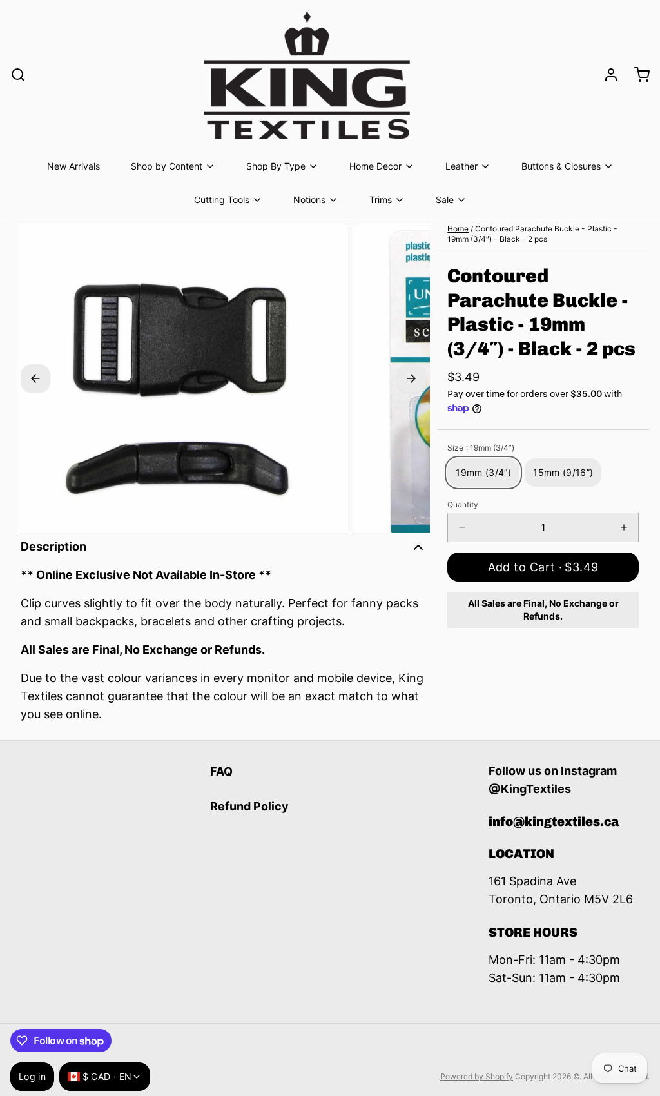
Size (480, 448)
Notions (309, 199)
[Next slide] (411, 378)
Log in (32, 1076)
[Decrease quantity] (462, 527)
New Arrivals (73, 166)
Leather (461, 166)
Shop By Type (276, 166)
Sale (445, 199)
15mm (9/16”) (563, 472)
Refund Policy (249, 806)
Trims (380, 199)
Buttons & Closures (561, 166)
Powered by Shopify (476, 1076)
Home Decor (375, 166)
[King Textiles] (307, 74)
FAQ (221, 771)
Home (458, 228)
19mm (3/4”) (483, 472)
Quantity (462, 504)
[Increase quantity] (624, 527)
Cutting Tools (221, 199)
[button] (543, 567)
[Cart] (637, 75)
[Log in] (606, 75)
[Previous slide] (35, 378)
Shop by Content (166, 166)
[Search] (18, 75)
